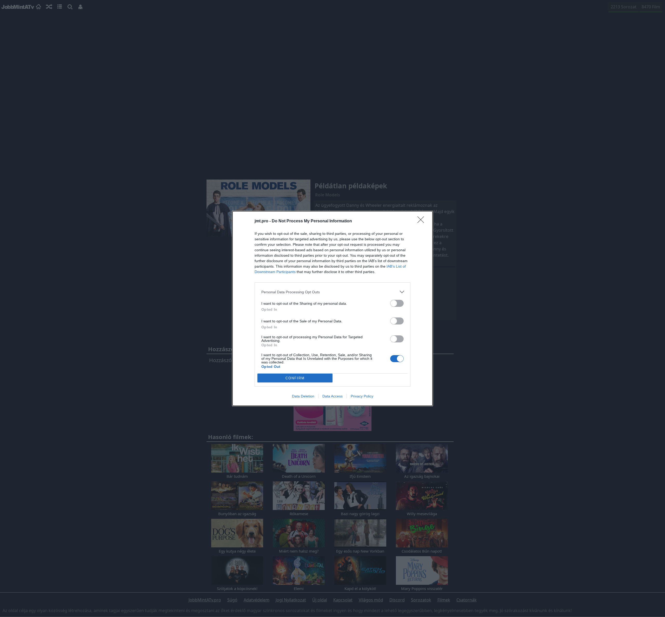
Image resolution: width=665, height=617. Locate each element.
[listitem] (332, 292)
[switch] (397, 303)
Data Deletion (303, 396)
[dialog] (332, 308)
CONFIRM (295, 378)
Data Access (332, 396)
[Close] (422, 221)
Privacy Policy (362, 396)
